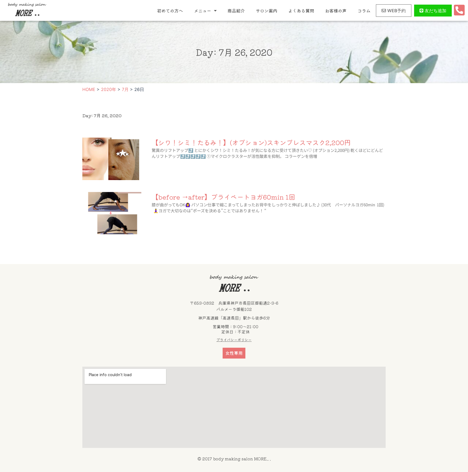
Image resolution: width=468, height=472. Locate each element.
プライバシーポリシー (234, 339)
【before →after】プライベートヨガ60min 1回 (223, 196)
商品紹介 (236, 10)
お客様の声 (336, 10)
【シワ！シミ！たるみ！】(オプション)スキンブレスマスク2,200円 (251, 142)
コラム (364, 10)
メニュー (202, 10)
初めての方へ (170, 10)
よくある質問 (301, 10)
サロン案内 (266, 10)
